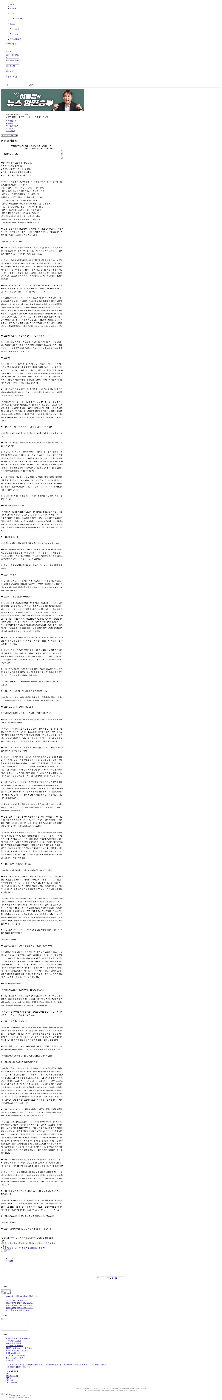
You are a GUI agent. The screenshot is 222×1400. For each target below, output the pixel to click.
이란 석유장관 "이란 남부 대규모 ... (20, 1305)
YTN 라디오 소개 (14, 1365)
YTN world (14, 29)
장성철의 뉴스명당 (13, 1341)
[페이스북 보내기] (62, 156)
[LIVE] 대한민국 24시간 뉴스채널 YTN (21, 1296)
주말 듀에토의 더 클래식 (15, 1358)
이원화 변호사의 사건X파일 (17, 1351)
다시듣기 (9, 128)
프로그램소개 (11, 121)
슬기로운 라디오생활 (14, 1346)
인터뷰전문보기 (12, 126)
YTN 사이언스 (16, 18)
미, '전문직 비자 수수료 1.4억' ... (18, 1310)
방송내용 (9, 123)
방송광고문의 (36, 1365)
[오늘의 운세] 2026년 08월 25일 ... (19, 1303)
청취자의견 (10, 131)
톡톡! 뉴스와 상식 (13, 1353)
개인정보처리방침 (51, 1365)
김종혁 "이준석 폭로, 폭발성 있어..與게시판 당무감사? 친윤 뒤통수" (28, 1243)
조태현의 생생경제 (13, 1343)
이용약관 (18, 1367)
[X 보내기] (62, 153)
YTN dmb (14, 34)
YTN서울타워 (16, 39)
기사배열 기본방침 (81, 1365)
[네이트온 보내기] (62, 158)
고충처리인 (95, 1365)
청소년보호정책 (66, 1365)
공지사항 (26, 1365)
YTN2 (12, 24)
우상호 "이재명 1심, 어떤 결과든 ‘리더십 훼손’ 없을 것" (23, 1248)
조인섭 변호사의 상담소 (15, 1355)
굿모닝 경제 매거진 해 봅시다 (18, 1338)
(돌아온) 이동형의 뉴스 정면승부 (19, 1348)
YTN (12, 13)
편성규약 (26, 1367)
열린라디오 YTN (12, 1360)
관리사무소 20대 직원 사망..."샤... (19, 1300)
